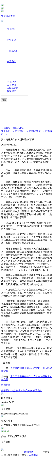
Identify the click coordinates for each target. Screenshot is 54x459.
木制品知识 (12, 50)
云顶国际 (5, 128)
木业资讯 (11, 40)
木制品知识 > (37, 131)
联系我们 (11, 61)
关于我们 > (8, 131)
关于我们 (11, 29)
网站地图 (28, 452)
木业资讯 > (22, 131)
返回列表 (5, 385)
